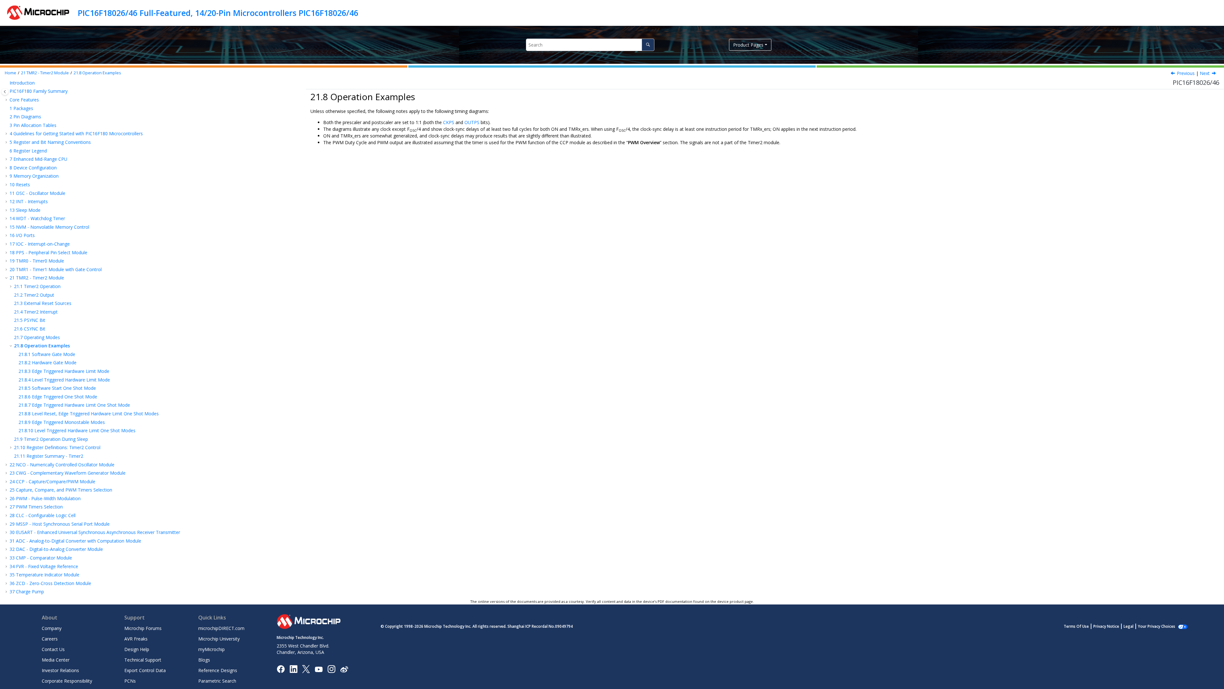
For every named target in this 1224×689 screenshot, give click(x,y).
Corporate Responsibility (67, 681)
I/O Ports (22, 235)
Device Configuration (33, 168)
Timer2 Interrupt (36, 312)
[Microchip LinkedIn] (293, 668)
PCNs (130, 681)
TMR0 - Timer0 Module (37, 261)
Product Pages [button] (748, 45)
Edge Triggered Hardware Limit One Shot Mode (74, 405)
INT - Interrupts (29, 201)
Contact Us (53, 649)
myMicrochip (211, 649)
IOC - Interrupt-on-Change (40, 244)
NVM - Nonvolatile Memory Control (49, 227)
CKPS (448, 122)
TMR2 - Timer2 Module (45, 73)
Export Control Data (145, 670)
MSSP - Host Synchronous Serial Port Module (60, 524)
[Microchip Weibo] (344, 669)
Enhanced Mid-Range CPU (38, 159)
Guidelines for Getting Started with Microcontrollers (76, 133)
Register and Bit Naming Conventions (50, 142)
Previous (1186, 73)
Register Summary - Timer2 (48, 456)
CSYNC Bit (29, 329)
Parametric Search (217, 681)
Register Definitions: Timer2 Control (57, 447)
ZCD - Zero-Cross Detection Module (50, 583)
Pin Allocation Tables (33, 125)
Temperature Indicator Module (44, 575)
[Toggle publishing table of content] (5, 91)
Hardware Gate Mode (47, 362)
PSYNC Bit (29, 320)
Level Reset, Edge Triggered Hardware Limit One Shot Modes (88, 414)
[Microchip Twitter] (306, 668)
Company (52, 628)
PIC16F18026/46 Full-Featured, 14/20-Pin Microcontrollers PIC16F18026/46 (218, 13)
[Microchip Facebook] (281, 668)
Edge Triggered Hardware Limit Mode (63, 371)
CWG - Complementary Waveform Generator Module (68, 473)
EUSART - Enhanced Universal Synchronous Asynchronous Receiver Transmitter (95, 532)
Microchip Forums (143, 628)
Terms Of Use (1076, 626)
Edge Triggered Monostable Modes (61, 422)
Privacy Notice (1106, 626)
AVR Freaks (136, 639)
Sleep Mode (25, 210)
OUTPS (471, 122)
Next (1205, 73)
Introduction (22, 83)
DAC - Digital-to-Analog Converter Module (56, 549)
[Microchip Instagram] (331, 668)
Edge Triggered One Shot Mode (57, 397)
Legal (1128, 626)
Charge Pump (27, 592)
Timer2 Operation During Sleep (51, 439)
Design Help (136, 649)
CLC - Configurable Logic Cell (43, 515)
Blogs (204, 660)
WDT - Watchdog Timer (37, 218)
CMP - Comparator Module (41, 558)
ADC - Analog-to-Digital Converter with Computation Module (75, 541)
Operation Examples (97, 73)
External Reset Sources (42, 303)
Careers (50, 639)
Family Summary (39, 91)
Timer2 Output (34, 295)
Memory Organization (34, 176)
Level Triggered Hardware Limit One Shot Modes (76, 430)
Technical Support (142, 660)
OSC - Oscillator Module (37, 193)
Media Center (55, 660)
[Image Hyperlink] (319, 669)
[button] (7, 83)
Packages (21, 108)
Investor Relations (60, 670)
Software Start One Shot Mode (57, 388)
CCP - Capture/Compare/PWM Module (52, 481)
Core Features (24, 100)
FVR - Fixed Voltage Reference (44, 566)
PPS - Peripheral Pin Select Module (48, 252)
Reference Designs (217, 670)
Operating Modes (37, 337)
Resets (20, 185)
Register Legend (28, 151)
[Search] (648, 45)
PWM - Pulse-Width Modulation (45, 498)
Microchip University (219, 639)
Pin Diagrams (25, 117)
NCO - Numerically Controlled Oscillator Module (62, 465)
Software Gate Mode (46, 354)
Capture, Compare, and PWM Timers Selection (61, 490)
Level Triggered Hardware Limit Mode (64, 380)
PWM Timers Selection (36, 507)
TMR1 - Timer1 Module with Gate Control (56, 269)
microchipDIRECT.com (221, 628)
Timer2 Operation (37, 286)
